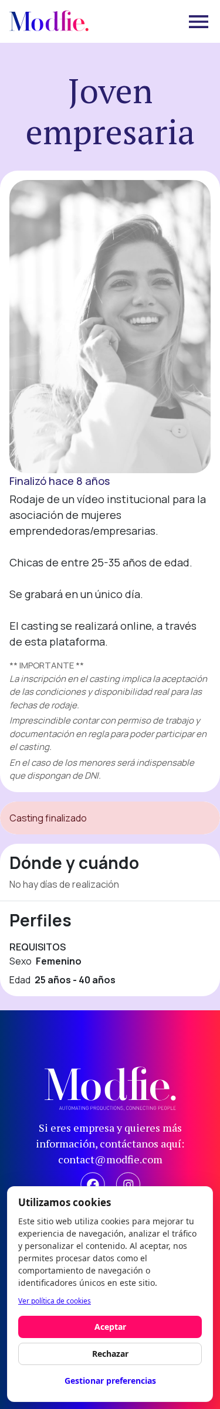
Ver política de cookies (54, 1301)
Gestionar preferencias (110, 1380)
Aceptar (110, 1326)
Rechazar (110, 1353)
